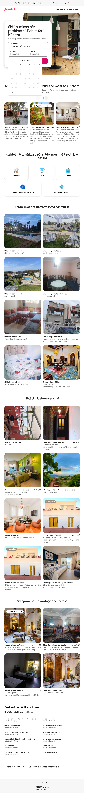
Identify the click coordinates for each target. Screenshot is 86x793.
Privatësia (38, 789)
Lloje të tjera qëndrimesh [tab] (13, 712)
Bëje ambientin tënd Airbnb (67, 9)
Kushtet (47, 789)
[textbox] (18, 54)
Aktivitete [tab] (30, 712)
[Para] (46, 98)
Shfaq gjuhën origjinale (61, 3)
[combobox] (28, 46)
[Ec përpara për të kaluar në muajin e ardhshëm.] (38, 60)
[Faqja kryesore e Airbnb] (10, 9)
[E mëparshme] (38, 98)
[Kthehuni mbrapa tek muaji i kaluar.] (12, 60)
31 (12, 92)
